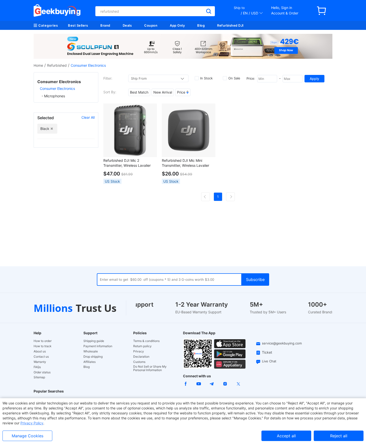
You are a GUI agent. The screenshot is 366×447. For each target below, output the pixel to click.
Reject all (338, 435)
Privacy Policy (31, 423)
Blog (201, 25)
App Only (177, 25)
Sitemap (39, 377)
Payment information (97, 346)
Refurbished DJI (230, 25)
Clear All (88, 117)
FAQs (37, 367)
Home (38, 65)
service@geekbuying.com (282, 343)
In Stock (206, 78)
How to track (43, 346)
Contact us (41, 356)
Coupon (150, 25)
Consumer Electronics (57, 88)
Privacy (138, 351)
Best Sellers (78, 25)
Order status (42, 372)
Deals (127, 25)
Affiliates (89, 362)
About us (40, 351)
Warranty (40, 362)
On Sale (234, 78)
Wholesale (90, 351)
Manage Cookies (27, 435)
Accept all (286, 435)
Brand (105, 25)
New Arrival (162, 92)
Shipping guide (93, 341)
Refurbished (57, 65)
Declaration (141, 356)
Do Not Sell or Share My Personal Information (150, 368)
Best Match (139, 92)
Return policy (142, 346)
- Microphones (53, 96)
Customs (139, 362)
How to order (43, 341)
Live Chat (269, 361)
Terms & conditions (146, 341)
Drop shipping (93, 356)
